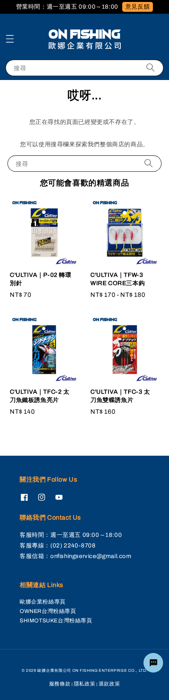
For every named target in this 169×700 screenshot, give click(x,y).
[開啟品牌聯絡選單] (153, 663)
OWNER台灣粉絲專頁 (48, 611)
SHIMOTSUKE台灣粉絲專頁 (56, 621)
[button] (9, 38)
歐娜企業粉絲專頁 (43, 602)
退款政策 (109, 684)
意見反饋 (137, 7)
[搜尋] (150, 67)
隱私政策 (85, 684)
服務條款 (60, 684)
